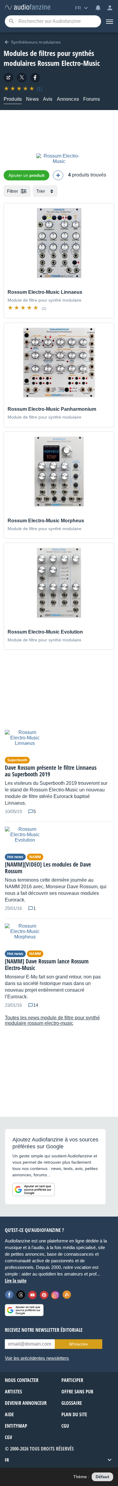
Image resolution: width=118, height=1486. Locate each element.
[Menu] (109, 21)
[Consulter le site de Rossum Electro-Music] (8, 77)
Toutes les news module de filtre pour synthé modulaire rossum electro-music (52, 1020)
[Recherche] (11, 21)
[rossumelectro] (35, 77)
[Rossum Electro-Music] (59, 161)
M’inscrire (78, 1344)
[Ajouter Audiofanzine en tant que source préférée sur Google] (33, 1189)
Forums (91, 99)
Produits (13, 99)
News (32, 99)
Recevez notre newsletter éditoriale (44, 1330)
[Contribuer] (58, 175)
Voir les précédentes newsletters (37, 1358)
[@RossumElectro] (22, 77)
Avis (48, 99)
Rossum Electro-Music (69, 63)
